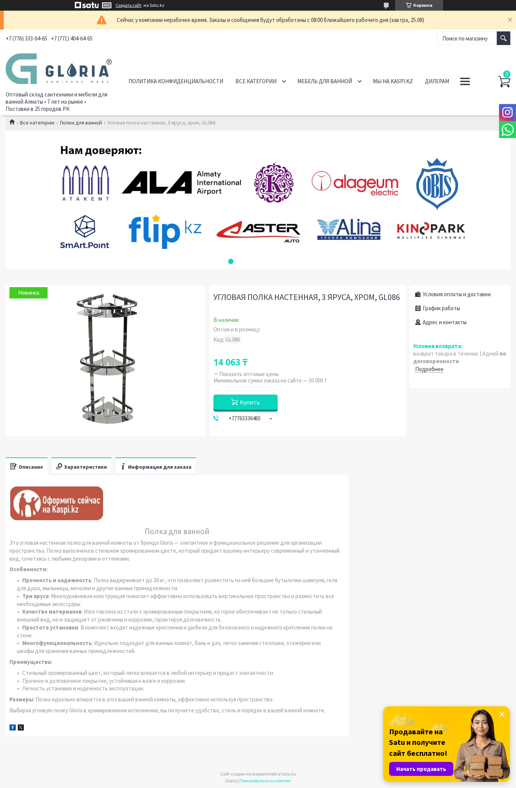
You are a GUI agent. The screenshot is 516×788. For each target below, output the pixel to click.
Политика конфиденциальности (175, 81)
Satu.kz (288, 774)
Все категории (256, 81)
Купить (250, 402)
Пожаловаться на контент (265, 780)
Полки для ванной (81, 122)
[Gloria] (59, 67)
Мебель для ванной (324, 81)
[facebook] (12, 728)
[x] (21, 728)
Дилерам (437, 81)
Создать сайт (129, 5)
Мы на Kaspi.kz (393, 81)
